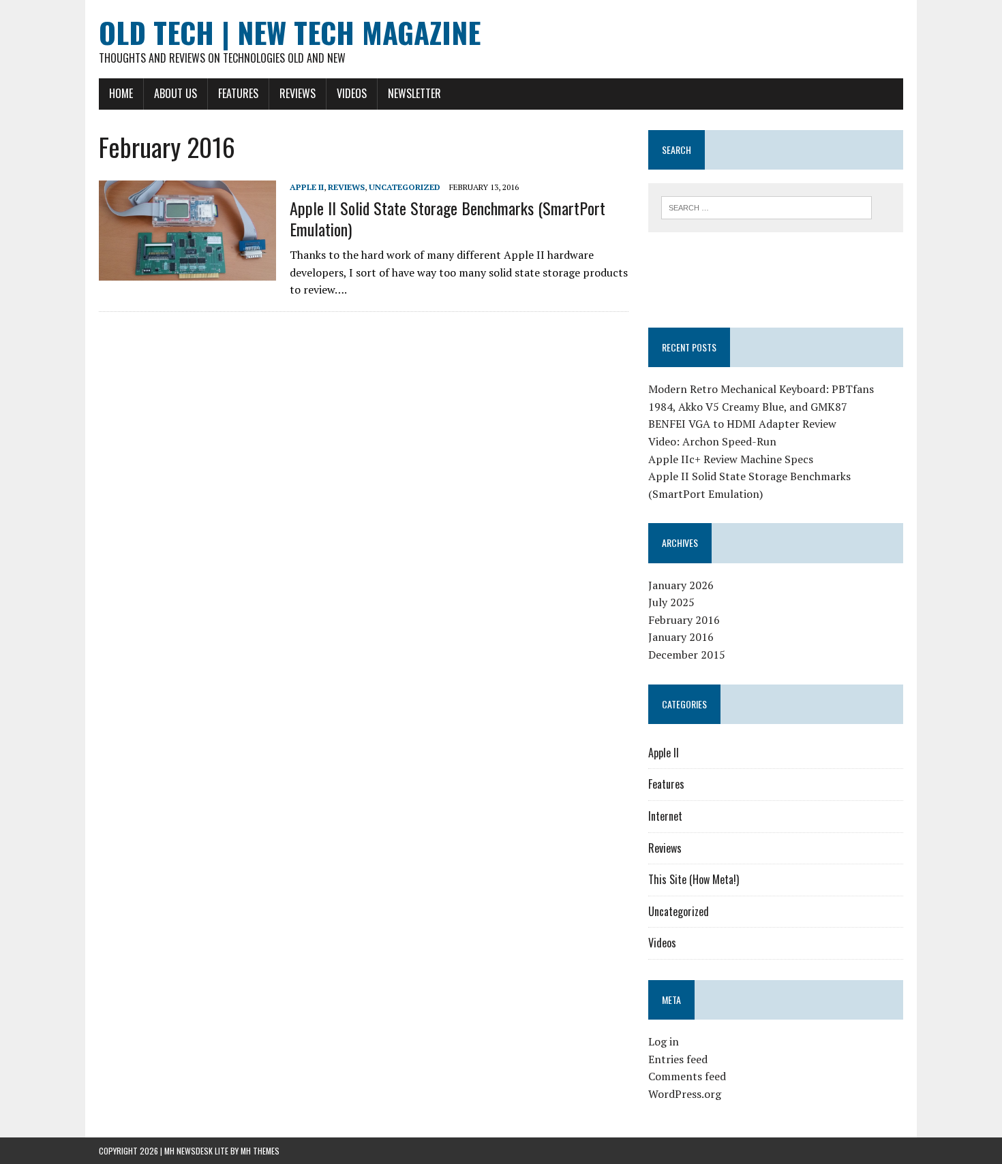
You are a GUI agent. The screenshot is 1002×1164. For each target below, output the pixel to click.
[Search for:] (766, 206)
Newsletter (414, 93)
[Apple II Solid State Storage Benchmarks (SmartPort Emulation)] (187, 271)
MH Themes (260, 1151)
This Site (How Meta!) (693, 879)
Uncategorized (404, 187)
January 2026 (681, 585)
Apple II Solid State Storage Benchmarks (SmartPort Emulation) (447, 218)
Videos (352, 93)
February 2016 (684, 619)
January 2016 (681, 636)
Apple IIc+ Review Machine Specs (730, 459)
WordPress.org (684, 1093)
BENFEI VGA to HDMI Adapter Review (742, 423)
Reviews (297, 93)
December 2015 (686, 654)
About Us (175, 93)
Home (121, 93)
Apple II (307, 187)
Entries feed (678, 1059)
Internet (665, 816)
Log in (663, 1041)
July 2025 (671, 602)
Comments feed (687, 1076)
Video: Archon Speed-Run (712, 441)
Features (238, 93)
